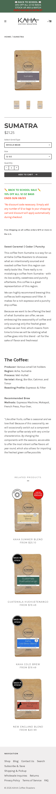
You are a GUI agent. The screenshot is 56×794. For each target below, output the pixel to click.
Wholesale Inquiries (15, 775)
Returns (34, 775)
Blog (16, 761)
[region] (28, 6)
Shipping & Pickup (15, 770)
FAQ (46, 780)
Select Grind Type (12, 139)
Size (6, 151)
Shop (7, 761)
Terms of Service (32, 780)
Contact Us (27, 761)
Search (41, 761)
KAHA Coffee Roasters (23, 788)
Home (7, 37)
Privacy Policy (12, 780)
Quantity (8, 163)
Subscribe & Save (14, 766)
